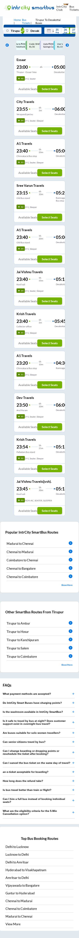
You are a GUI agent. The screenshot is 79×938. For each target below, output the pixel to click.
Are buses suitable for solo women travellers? (31, 732)
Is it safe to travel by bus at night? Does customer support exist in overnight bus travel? (34, 722)
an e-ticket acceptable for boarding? (26, 771)
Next (66, 45)
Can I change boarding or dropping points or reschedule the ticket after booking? (31, 752)
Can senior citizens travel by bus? (24, 741)
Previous (6, 45)
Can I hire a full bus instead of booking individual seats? (34, 800)
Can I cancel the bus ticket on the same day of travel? (36, 762)
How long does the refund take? (23, 780)
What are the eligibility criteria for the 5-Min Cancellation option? (30, 812)
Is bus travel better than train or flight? (27, 789)
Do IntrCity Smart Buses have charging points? (32, 702)
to (17, 847)
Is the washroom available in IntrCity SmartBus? (33, 711)
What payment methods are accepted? (27, 693)
